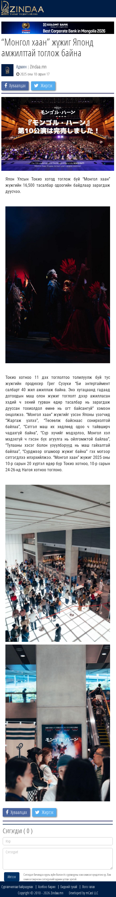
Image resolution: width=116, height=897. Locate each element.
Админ (21, 66)
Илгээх (12, 876)
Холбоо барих (47, 886)
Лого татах (88, 886)
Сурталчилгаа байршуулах (17, 886)
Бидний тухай (68, 886)
